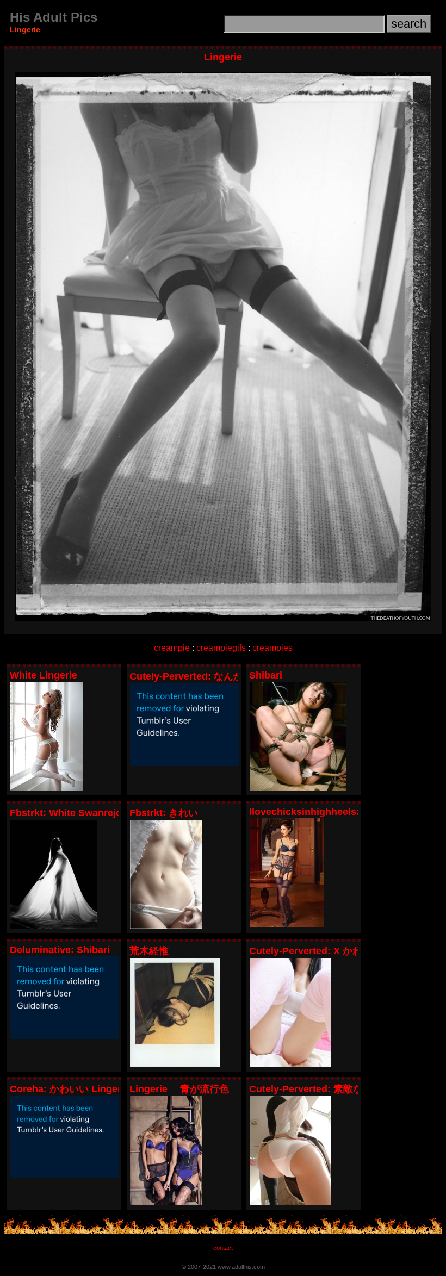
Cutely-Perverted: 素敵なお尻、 (320, 1089)
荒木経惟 (149, 950)
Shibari (265, 675)
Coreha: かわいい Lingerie (69, 1089)
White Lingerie (43, 675)
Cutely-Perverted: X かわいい (315, 950)
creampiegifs (221, 647)
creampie (172, 647)
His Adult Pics (53, 17)
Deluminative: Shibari (60, 949)
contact (223, 1247)
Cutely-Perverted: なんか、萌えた (205, 676)
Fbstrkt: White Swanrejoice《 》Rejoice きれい (117, 812)
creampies (272, 647)
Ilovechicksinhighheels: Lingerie (324, 811)
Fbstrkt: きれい (163, 812)
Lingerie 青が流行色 (179, 1089)
